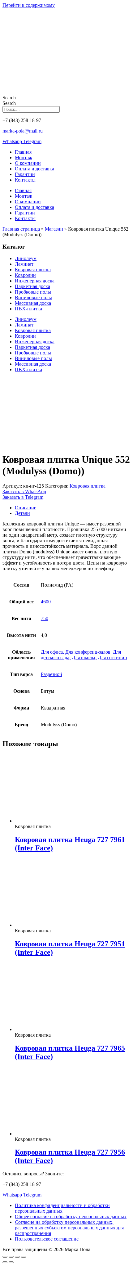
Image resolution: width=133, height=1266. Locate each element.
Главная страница (21, 229)
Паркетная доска (32, 286)
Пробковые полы (33, 292)
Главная (23, 152)
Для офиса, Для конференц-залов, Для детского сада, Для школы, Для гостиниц (84, 654)
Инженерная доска (34, 280)
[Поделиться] (17, 1257)
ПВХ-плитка (28, 308)
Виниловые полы (33, 297)
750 (44, 618)
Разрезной (51, 674)
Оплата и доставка (34, 168)
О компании (28, 163)
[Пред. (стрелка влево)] (4, 1262)
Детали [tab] (22, 513)
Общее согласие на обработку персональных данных (71, 1216)
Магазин (54, 229)
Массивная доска (33, 303)
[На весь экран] (11, 1257)
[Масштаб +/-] (4, 1257)
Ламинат (24, 264)
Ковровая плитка (33, 269)
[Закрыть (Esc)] (23, 1257)
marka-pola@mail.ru (22, 130)
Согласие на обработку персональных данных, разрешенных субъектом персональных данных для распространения (69, 1227)
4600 (46, 601)
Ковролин (25, 275)
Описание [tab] (25, 507)
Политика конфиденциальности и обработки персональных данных (62, 1208)
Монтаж (23, 157)
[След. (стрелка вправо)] (11, 1262)
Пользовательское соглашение (47, 1238)
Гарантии (25, 174)
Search (9, 97)
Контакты (25, 179)
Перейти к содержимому (28, 5)
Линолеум (25, 258)
